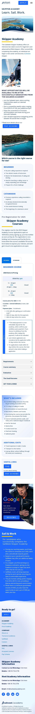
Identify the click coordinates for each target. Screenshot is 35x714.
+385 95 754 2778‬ (13, 684)
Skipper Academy (7, 624)
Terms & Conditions (8, 636)
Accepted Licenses (8, 651)
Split (21, 279)
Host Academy (6, 626)
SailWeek (5, 639)
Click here (24, 668)
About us (5, 633)
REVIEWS (11, 517)
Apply (23, 3)
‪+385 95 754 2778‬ (13, 671)
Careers (4, 642)
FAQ (7, 466)
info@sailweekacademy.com (15, 689)
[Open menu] (31, 3)
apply (6, 614)
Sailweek (28, 54)
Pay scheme (11, 126)
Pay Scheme (6, 654)
